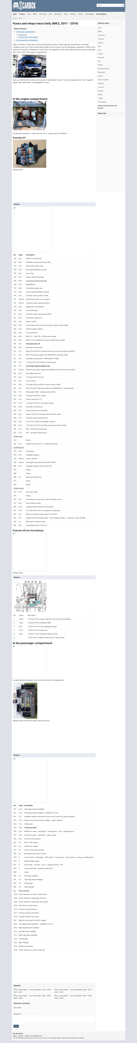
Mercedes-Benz (103, 68)
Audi (29, 14)
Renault (72, 14)
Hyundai (101, 57)
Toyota (80, 14)
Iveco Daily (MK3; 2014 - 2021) (40, 990)
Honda (100, 54)
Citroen (100, 43)
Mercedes (58, 14)
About (15, 1035)
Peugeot (101, 83)
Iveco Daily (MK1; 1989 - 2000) (81, 996)
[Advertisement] (54, 90)
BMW (35, 14)
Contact (20, 1035)
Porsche (101, 87)
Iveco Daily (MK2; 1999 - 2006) (40, 996)
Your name (17, 1008)
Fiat (99, 46)
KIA (99, 61)
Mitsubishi (101, 72)
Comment (18, 1014)
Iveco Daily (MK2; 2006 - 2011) (81, 990)
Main (15, 14)
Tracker (22, 14)
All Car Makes (101, 14)
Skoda (100, 94)
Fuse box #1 (22, 35)
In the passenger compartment (27, 40)
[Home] (24, 6)
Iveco (21, 18)
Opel (65, 14)
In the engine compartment (25, 32)
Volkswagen (89, 14)
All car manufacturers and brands (107, 107)
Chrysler (101, 39)
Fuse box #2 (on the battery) (28, 37)
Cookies (35, 1035)
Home (15, 18)
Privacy (27, 1035)
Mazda (100, 65)
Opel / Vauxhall (103, 80)
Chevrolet (42, 14)
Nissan (100, 76)
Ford (50, 14)
